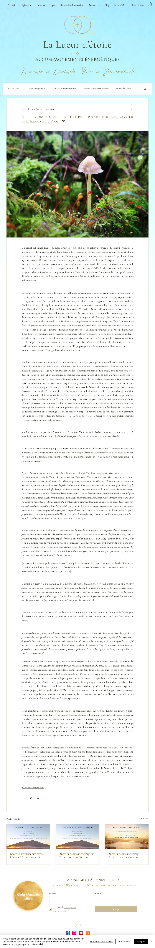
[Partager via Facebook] (22, 798)
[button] (150, 4)
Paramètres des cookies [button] (101, 941)
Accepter (141, 941)
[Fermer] (151, 941)
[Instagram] (74, 933)
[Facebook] (68, 933)
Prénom (53, 893)
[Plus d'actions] (132, 109)
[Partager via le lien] (45, 798)
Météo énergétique (36, 88)
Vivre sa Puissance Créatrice (95, 88)
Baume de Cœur (123, 88)
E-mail (98, 893)
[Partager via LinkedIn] (37, 798)
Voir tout (145, 818)
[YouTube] (81, 933)
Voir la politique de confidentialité (27, 944)
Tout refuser (124, 941)
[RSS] (88, 933)
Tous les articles (13, 88)
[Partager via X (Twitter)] (30, 798)
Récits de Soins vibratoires (63, 88)
